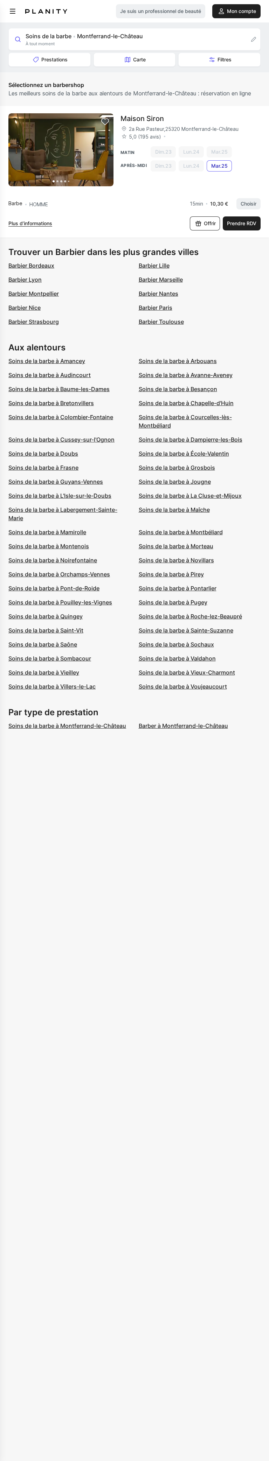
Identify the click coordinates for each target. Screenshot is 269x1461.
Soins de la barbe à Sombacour (49, 658)
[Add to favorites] (105, 122)
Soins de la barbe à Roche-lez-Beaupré (190, 616)
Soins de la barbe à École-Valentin (184, 453)
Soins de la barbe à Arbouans (178, 360)
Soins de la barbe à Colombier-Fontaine (60, 417)
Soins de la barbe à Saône (42, 644)
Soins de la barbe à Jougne (175, 481)
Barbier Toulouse (161, 321)
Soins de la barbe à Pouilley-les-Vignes (60, 602)
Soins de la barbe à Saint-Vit (45, 630)
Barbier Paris (155, 307)
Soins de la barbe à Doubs (43, 453)
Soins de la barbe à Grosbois (177, 467)
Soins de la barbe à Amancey (46, 360)
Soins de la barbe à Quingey (45, 616)
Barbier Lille (154, 265)
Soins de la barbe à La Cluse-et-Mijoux (190, 495)
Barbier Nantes (158, 293)
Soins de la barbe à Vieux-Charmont (187, 672)
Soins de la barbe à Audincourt (49, 374)
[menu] (12, 11)
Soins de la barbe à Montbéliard (181, 532)
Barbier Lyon (25, 279)
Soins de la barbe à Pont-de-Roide (53, 588)
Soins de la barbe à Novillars (176, 560)
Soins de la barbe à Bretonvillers (51, 403)
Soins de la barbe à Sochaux (176, 644)
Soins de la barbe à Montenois (48, 546)
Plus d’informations (30, 223)
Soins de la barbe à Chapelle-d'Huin (186, 403)
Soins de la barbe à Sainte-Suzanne (186, 630)
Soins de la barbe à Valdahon (177, 658)
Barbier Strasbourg (33, 321)
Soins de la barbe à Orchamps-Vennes (59, 574)
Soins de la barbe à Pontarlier (177, 588)
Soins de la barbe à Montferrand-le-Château (67, 725)
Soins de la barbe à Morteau (176, 546)
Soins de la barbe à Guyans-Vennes (55, 481)
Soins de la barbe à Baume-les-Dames (59, 389)
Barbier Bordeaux (31, 265)
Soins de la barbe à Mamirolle (47, 532)
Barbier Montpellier (33, 293)
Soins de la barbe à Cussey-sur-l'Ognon (61, 439)
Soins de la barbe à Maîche (174, 509)
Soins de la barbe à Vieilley (43, 672)
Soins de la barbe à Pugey (173, 602)
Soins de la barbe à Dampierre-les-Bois (190, 439)
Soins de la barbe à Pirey (171, 574)
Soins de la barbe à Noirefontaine (52, 560)
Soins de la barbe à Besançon (178, 389)
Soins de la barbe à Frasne (43, 467)
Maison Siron (142, 118)
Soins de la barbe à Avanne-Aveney (186, 374)
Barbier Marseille (161, 279)
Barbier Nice (24, 307)
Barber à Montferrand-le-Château (183, 725)
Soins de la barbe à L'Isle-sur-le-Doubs (59, 495)
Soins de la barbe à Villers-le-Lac (52, 686)
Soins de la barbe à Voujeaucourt (183, 686)
